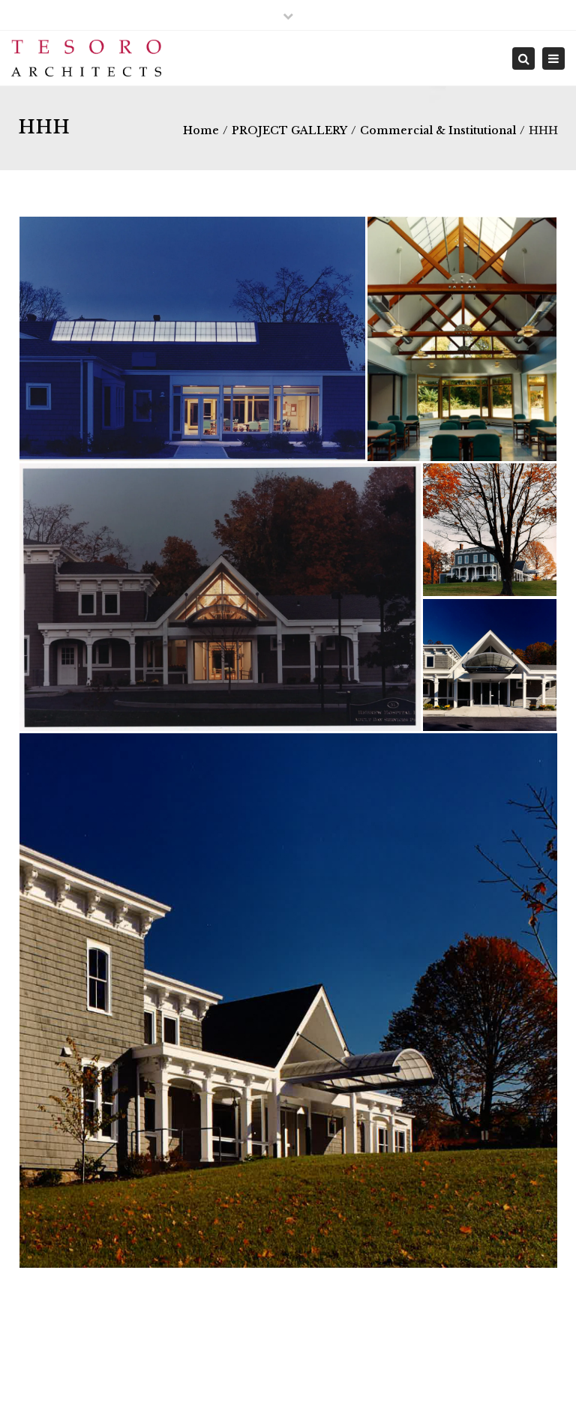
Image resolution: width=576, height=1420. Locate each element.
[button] (192, 339)
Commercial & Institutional (438, 130)
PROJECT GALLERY (289, 130)
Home (201, 130)
